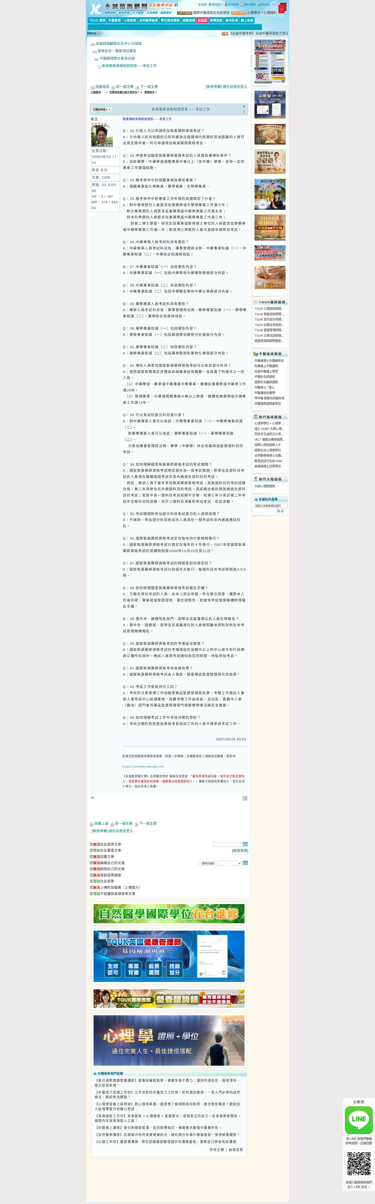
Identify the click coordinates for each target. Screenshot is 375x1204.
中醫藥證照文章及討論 (117, 58)
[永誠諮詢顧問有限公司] (202, 5)
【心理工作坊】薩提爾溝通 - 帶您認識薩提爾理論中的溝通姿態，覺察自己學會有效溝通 (166, 1142)
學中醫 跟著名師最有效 (269, 398)
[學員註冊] (231, 5)
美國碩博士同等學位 (267, 466)
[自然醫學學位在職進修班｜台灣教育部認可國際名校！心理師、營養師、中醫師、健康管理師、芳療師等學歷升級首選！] (169, 913)
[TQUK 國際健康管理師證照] (169, 956)
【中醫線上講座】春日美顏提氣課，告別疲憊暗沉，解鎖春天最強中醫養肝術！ (158, 1128)
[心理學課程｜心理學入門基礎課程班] (270, 143)
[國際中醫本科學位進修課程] (270, 173)
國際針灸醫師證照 (266, 382)
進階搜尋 (240, 850)
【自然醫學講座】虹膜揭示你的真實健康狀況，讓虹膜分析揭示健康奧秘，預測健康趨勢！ (167, 1135)
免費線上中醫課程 (266, 366)
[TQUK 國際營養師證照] (169, 998)
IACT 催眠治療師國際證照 (269, 439)
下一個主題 (149, 86)
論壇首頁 (236, 1150)
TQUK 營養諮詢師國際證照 (269, 314)
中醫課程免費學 (264, 393)
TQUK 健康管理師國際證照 (269, 330)
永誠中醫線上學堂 (266, 371)
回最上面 (101, 823)
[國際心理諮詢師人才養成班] (270, 260)
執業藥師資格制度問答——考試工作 (129, 66)
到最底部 (103, 86)
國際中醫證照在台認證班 (211, 13)
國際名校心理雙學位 (267, 450)
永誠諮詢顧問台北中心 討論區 (119, 43)
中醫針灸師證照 (264, 376)
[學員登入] (215, 5)
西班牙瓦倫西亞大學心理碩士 (269, 434)
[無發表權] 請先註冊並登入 (226, 86)
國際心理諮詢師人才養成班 (269, 444)
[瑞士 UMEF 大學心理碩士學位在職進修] (270, 209)
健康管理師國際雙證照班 (269, 340)
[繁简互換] (274, 5)
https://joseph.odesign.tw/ (143, 766)
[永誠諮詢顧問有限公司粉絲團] (177, 7)
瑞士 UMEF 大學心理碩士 (269, 428)
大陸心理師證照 (264, 486)
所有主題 (217, 1150)
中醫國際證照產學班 (267, 403)
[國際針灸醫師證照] (270, 288)
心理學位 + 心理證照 (262, 13)
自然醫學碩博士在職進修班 (269, 455)
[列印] (92, 796)
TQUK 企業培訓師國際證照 (269, 335)
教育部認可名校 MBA (268, 461)
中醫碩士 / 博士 (264, 387)
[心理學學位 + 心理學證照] (270, 118)
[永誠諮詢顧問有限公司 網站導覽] (248, 5)
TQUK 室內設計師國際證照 (269, 319)
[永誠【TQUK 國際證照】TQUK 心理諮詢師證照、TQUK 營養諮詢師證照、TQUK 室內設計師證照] (270, 82)
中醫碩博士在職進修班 (269, 360)
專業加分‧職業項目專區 (117, 51)
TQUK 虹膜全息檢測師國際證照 (269, 324)
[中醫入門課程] (270, 239)
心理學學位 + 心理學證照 (269, 423)
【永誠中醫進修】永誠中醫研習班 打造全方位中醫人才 (248, 33)
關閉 (358, 1101)
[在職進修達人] (263, 5)
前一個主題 (125, 86)
